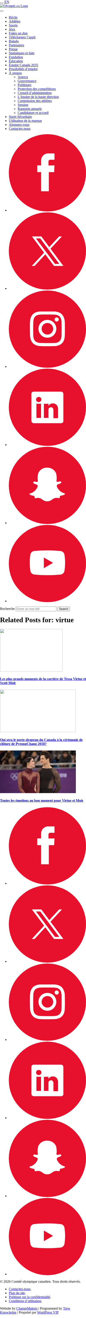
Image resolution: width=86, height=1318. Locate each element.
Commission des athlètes (35, 101)
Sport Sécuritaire (20, 117)
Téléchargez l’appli (22, 37)
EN (6, 2)
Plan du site (17, 1293)
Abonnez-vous (19, 124)
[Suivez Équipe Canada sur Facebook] (47, 210)
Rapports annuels (30, 109)
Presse (13, 49)
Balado (14, 41)
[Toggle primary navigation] (2, 3)
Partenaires (16, 45)
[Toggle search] (2, 11)
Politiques (24, 85)
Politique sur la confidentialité (29, 1297)
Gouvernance (27, 81)
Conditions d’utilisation (25, 1301)
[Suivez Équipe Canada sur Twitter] (47, 288)
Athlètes (14, 21)
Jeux (12, 29)
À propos (15, 73)
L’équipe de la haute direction (38, 97)
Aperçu (23, 77)
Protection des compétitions (37, 89)
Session (23, 105)
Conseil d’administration (35, 93)
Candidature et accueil (33, 113)
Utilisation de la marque (25, 121)
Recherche (7, 609)
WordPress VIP (48, 1312)
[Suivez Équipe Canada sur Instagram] (47, 366)
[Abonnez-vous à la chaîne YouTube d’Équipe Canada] (47, 601)
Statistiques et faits (21, 53)
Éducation (16, 61)
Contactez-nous (19, 128)
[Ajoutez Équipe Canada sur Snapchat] (47, 523)
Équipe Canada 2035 (23, 65)
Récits (13, 17)
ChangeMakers (26, 1308)
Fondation (16, 57)
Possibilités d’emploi (23, 69)
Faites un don (18, 33)
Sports (13, 25)
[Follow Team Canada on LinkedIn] (47, 445)
